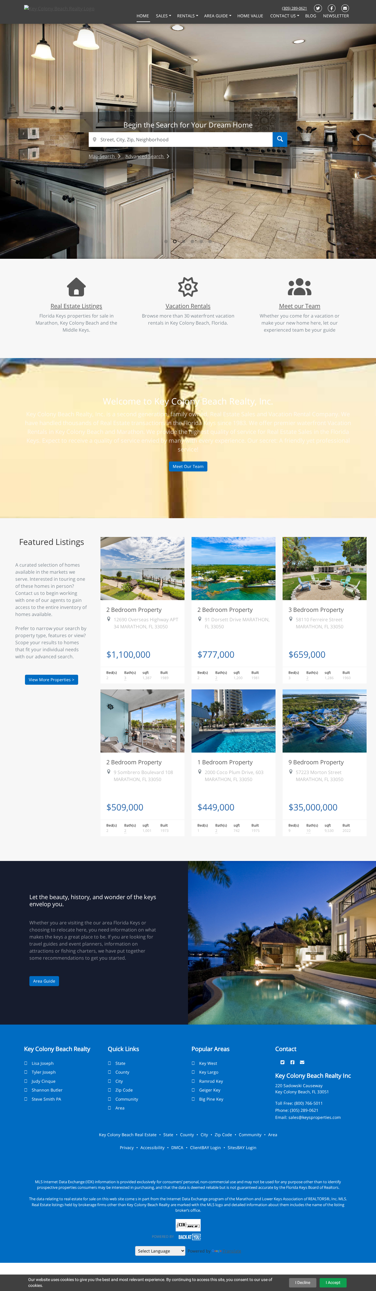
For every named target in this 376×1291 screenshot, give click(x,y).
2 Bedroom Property (134, 609)
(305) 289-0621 (294, 8)
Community (126, 1099)
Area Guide (44, 981)
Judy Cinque (44, 1081)
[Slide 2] (175, 241)
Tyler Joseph (44, 1072)
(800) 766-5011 (308, 1103)
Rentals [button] (186, 16)
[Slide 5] (201, 241)
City (119, 1081)
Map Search (102, 156)
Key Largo (208, 1072)
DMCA (177, 1147)
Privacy (127, 1147)
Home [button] (143, 16)
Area (120, 1108)
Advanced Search (145, 156)
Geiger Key (209, 1090)
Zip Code (124, 1090)
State (120, 1063)
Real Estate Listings (76, 306)
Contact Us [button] (283, 16)
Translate (232, 1251)
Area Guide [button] (216, 16)
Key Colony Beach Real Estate (128, 1134)
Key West (208, 1063)
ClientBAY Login (205, 1147)
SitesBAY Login (242, 1147)
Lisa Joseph (43, 1063)
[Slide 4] (192, 241)
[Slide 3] (183, 241)
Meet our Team (299, 306)
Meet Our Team (188, 466)
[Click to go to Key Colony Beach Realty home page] (59, 8)
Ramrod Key (211, 1081)
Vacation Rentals (188, 306)
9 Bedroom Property (316, 762)
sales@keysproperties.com (314, 1117)
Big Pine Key (211, 1099)
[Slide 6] (210, 241)
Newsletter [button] (336, 16)
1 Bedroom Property (225, 762)
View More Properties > (51, 679)
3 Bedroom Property (316, 609)
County (122, 1072)
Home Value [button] (250, 16)
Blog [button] (311, 16)
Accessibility (152, 1147)
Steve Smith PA (46, 1099)
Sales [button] (162, 16)
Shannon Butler (47, 1090)
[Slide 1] (166, 241)
